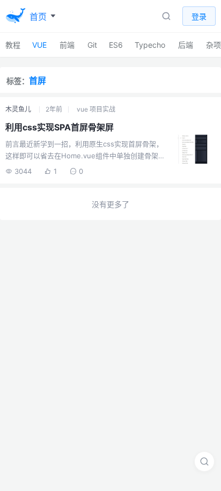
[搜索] (204, 461)
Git (92, 44)
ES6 (116, 44)
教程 (12, 44)
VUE (39, 44)
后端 (185, 44)
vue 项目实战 (96, 109)
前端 (67, 44)
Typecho (150, 44)
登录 (199, 16)
